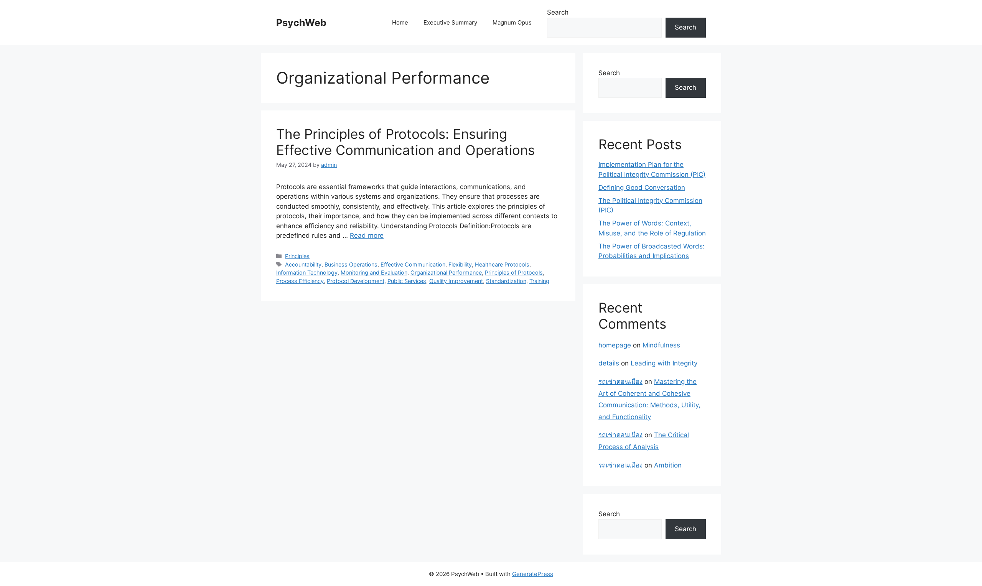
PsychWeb (301, 22)
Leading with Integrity (664, 363)
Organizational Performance (446, 272)
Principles (297, 256)
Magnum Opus (512, 22)
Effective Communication (413, 264)
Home (400, 22)
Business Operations (351, 264)
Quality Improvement (456, 281)
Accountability (303, 264)
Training (539, 281)
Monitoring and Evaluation (374, 272)
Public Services (406, 281)
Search (557, 12)
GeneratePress (532, 574)
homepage (614, 345)
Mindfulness (661, 345)
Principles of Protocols (514, 272)
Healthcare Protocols (502, 264)
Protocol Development (355, 281)
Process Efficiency (300, 281)
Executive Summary (450, 22)
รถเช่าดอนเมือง (620, 381)
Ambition (668, 465)
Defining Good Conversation (641, 187)
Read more (367, 235)
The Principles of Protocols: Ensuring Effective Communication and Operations (405, 142)
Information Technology (307, 272)
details (608, 363)
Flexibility (460, 264)
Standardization (506, 281)
